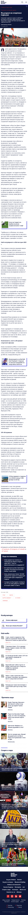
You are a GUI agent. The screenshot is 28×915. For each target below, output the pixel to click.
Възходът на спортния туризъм (9, 10)
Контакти (6, 901)
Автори (19, 892)
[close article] (27, 6)
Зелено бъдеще (8, 887)
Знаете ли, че (10, 892)
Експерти (18, 887)
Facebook (6, 549)
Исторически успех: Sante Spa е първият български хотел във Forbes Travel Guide (14, 569)
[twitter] (20, 896)
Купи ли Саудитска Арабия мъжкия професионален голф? (16, 224)
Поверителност (16, 900)
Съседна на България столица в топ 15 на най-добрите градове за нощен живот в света (14, 583)
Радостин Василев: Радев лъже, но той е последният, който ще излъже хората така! (17, 716)
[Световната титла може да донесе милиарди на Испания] (14, 857)
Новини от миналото (14, 884)
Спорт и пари (9, 7)
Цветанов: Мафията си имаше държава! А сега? (16, 726)
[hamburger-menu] (26, 2)
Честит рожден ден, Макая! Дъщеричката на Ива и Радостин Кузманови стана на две (17, 736)
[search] (22, 2)
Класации (15, 889)
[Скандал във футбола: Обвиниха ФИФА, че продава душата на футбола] (14, 838)
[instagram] (12, 896)
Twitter (5, 551)
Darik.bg (10, 905)
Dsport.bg (19, 905)
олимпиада (5, 600)
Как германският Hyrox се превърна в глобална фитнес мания (14, 769)
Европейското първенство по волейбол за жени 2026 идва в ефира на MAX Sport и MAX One (13, 806)
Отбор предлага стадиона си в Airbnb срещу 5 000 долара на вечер (17, 478)
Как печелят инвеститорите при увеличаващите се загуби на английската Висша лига (12, 787)
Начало (3, 7)
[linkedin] (16, 896)
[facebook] (8, 896)
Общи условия (6, 900)
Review (19, 879)
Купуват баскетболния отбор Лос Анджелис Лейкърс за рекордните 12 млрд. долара (14, 825)
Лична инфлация (11, 620)
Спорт (4, 595)
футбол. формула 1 (7, 597)
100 (24, 887)
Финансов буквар (20, 882)
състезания (17, 597)
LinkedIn (22, 549)
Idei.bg (20, 907)
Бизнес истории (8, 882)
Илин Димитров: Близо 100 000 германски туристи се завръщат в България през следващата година (14, 576)
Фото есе (23, 889)
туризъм (11, 595)
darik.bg (10, 709)
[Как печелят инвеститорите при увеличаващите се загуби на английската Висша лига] (14, 781)
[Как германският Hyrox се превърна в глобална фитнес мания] (14, 762)
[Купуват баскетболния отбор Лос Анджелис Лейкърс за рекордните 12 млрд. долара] (14, 819)
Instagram (14, 549)
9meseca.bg (11, 741)
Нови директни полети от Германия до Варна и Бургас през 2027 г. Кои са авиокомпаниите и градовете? (14, 562)
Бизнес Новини (11, 879)
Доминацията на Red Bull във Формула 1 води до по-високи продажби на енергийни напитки (17, 361)
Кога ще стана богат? (14, 626)
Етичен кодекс (15, 901)
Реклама (23, 900)
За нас (22, 901)
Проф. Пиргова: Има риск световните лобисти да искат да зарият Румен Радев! (16, 704)
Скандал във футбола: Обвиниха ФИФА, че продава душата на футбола (12, 844)
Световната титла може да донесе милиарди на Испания (13, 864)
